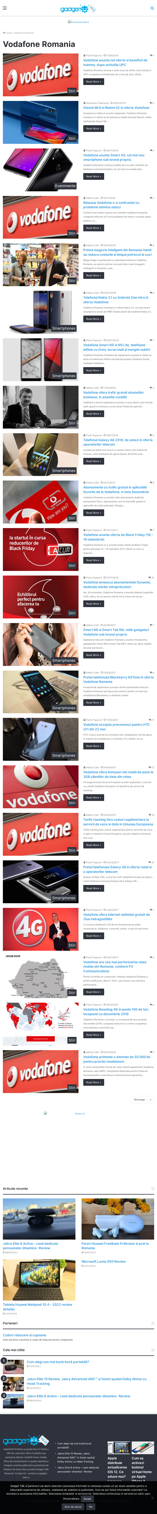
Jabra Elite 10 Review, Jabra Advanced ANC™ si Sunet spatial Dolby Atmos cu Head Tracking (76, 1457)
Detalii (87, 1498)
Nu (90, 1506)
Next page (139, 1099)
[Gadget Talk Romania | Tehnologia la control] (78, 8)
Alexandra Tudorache (97, 103)
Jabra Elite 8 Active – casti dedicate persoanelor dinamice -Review (78, 1396)
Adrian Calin (92, 198)
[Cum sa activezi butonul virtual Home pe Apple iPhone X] (143, 1448)
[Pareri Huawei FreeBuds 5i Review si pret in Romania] (118, 1219)
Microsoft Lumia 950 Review (104, 1261)
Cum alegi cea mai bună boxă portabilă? (58, 1362)
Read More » (93, 81)
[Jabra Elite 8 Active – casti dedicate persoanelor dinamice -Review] (39, 1219)
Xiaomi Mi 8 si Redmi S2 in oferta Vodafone (116, 108)
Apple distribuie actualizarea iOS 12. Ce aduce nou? (117, 1467)
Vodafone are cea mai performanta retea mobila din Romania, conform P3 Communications (114, 966)
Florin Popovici (94, 55)
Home (8, 32)
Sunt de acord (73, 1506)
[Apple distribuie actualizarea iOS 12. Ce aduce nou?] (119, 1448)
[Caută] (152, 9)
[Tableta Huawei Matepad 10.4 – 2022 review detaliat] (39, 1280)
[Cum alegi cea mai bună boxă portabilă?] (13, 1367)
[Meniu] (5, 9)
